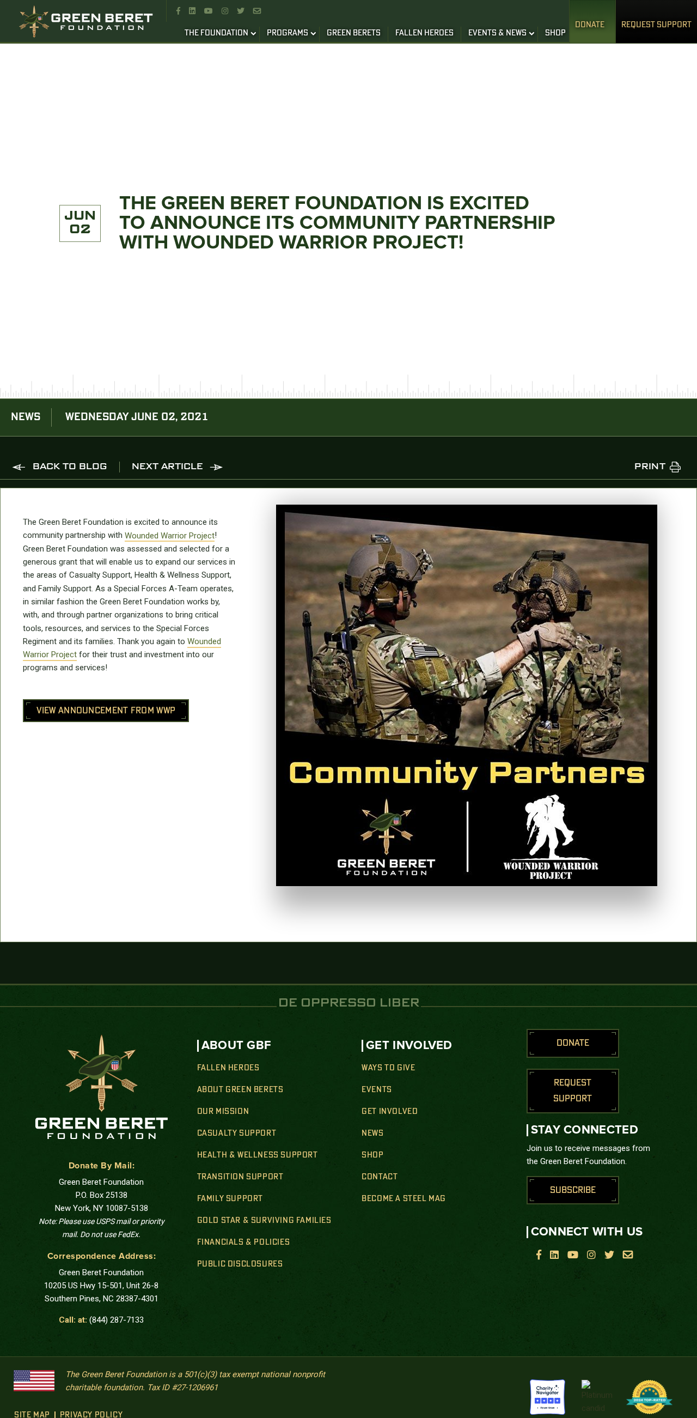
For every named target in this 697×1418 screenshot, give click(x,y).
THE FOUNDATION (216, 33)
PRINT (649, 467)
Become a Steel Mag (404, 1199)
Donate (589, 25)
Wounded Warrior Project (170, 535)
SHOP (555, 33)
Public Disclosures (240, 1264)
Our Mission (223, 1111)
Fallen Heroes (228, 1068)
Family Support (230, 1199)
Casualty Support (237, 1133)
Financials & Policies (243, 1242)
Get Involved (390, 1111)
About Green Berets (240, 1090)
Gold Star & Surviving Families (264, 1220)
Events (377, 1090)
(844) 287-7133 (116, 1320)
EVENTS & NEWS (497, 33)
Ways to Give (388, 1068)
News (372, 1133)
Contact (380, 1177)
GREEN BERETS (354, 33)
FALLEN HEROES (424, 33)
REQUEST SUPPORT (656, 25)
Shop (372, 1155)
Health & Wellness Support (257, 1155)
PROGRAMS (287, 33)
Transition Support (240, 1177)
